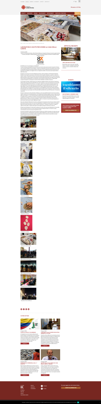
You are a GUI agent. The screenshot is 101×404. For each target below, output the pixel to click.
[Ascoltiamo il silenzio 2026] (70, 86)
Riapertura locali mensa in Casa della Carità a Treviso (49, 364)
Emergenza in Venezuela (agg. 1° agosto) (29, 364)
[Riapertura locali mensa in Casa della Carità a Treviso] (50, 354)
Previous (62, 53)
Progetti (23, 13)
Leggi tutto (25, 343)
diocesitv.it (47, 1)
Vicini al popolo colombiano (28, 332)
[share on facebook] (24, 309)
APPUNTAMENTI (50, 13)
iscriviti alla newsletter (70, 110)
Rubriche (32, 1)
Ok (78, 402)
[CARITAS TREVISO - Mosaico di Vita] (28, 7)
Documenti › (36, 1)
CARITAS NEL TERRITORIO (60, 13)
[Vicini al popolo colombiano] (30, 324)
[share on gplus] (26, 309)
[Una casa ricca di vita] (70, 54)
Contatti (22, 393)
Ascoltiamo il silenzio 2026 (70, 94)
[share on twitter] (21, 309)
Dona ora (77, 13)
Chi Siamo (22, 385)
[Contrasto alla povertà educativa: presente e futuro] (50, 324)
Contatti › (42, 1)
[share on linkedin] (28, 309)
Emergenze (29, 13)
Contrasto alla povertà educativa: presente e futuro (50, 333)
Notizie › (27, 1)
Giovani (35, 13)
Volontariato (42, 13)
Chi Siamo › (23, 1)
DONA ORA (22, 391)
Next (79, 53)
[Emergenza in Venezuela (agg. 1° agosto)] (30, 354)
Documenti (22, 390)
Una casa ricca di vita (68, 62)
